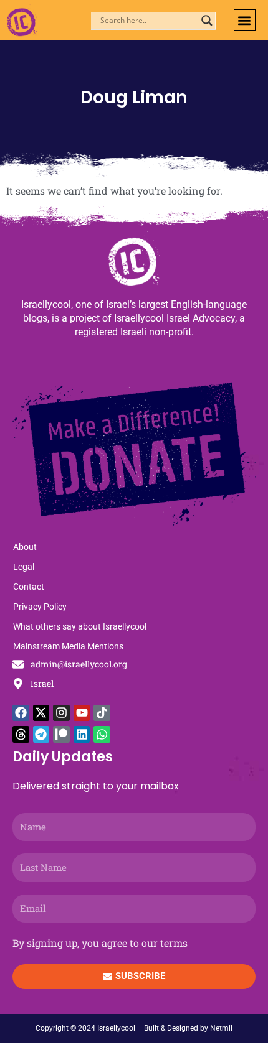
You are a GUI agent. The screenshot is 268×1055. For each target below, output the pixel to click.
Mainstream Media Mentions (68, 646)
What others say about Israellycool (79, 626)
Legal (23, 567)
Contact (28, 587)
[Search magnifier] (207, 20)
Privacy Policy (40, 606)
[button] (245, 20)
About (25, 547)
